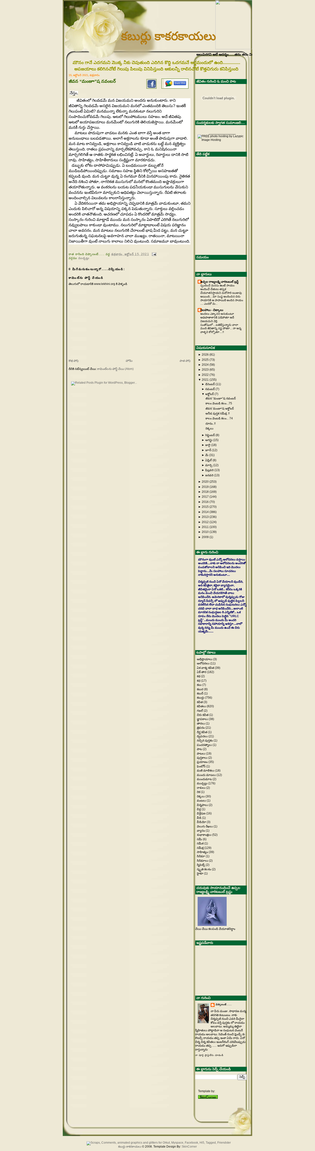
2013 (205, 517)
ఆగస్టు (208, 440)
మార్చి (208, 465)
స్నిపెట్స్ (201, 865)
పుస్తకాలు (202, 757)
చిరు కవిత (203, 715)
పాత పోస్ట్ (185, 360)
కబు (199, 685)
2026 (205, 354)
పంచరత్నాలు (205, 745)
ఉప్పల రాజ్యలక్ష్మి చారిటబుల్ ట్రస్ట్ (219, 281)
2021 (205, 379)
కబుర (200, 689)
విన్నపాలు (203, 805)
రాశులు (201, 787)
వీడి (199, 818)
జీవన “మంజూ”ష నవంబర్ (220, 398)
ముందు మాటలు (207, 775)
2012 (205, 522)
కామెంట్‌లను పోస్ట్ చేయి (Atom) (115, 369)
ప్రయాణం (202, 762)
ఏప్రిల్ (208, 460)
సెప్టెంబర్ (210, 435)
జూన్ (208, 450)
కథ (199, 676)
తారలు (201, 723)
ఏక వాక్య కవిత (206, 668)
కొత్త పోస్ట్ (74, 360)
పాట (200, 749)
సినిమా (201, 856)
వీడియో (202, 822)
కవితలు (202, 706)
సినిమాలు (203, 860)
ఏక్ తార (202, 672)
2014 (205, 512)
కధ (199, 680)
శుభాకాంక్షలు (204, 835)
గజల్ (200, 710)
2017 (205, 496)
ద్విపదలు (202, 736)
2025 (205, 360)
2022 (205, 375)
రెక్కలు (209, 428)
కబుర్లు (201, 697)
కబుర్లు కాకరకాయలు (168, 36)
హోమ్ (129, 360)
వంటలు (202, 800)
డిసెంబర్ (210, 384)
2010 (205, 532)
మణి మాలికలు (206, 770)
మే (206, 455)
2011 (205, 527)
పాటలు (201, 753)
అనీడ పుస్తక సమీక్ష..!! (217, 413)
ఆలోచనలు (203, 663)
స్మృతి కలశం (204, 869)
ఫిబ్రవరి (209, 470)
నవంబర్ (210, 389)
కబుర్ (200, 693)
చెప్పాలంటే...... (224, 1004)
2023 (205, 369)
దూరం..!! (210, 423)
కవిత (200, 702)
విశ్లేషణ (201, 813)
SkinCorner (189, 1146)
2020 (205, 481)
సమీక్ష (200, 848)
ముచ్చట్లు (84, 258)
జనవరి (209, 475)
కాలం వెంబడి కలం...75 (218, 403)
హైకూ (200, 873)
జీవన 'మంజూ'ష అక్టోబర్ (219, 408)
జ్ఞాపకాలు (203, 719)
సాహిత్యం (203, 852)
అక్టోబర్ (209, 394)
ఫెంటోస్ (201, 766)
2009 (205, 537)
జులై (207, 445)
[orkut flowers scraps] (157, 1142)
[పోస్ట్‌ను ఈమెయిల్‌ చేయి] (153, 254)
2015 (205, 507)
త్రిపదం (201, 727)
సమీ (200, 839)
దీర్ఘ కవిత (202, 732)
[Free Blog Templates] (208, 1098)
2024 (205, 364)
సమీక (200, 843)
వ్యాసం (201, 830)
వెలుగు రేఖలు (205, 826)
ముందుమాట (205, 779)
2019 (205, 487)
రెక (199, 792)
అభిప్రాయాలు (205, 659)
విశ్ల (199, 809)
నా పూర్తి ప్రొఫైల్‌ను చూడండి (209, 1055)
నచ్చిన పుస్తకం (205, 740)
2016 (205, 502)
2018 (205, 491)
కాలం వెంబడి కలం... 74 (219, 418)
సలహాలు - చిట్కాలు (211, 310)
